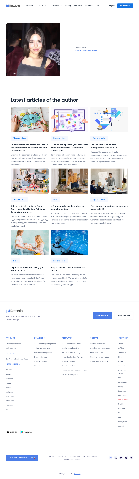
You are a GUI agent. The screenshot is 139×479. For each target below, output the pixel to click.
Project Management (42, 348)
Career (121, 361)
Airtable (9, 370)
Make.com (10, 392)
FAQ (119, 378)
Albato (8, 374)
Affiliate (121, 348)
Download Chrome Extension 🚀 (22, 458)
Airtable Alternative (97, 344)
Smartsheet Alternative (99, 361)
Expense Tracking (40, 361)
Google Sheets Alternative (100, 348)
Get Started (124, 315)
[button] (30, 5)
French (121, 413)
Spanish (121, 426)
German (121, 408)
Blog (120, 357)
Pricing (68, 5)
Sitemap (51, 456)
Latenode (9, 405)
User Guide (122, 395)
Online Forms (11, 348)
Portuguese (122, 422)
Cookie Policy (75, 456)
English (120, 404)
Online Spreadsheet (13, 344)
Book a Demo (102, 315)
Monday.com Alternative (99, 357)
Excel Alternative (96, 352)
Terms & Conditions (90, 456)
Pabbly (8, 383)
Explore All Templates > (70, 375)
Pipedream (10, 396)
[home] (13, 5)
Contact (121, 366)
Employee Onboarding (70, 348)
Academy (89, 5)
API (7, 410)
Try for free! (125, 6)
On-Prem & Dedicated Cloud (17, 359)
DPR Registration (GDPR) (72, 459)
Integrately (10, 401)
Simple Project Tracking (71, 352)
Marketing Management (43, 352)
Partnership (122, 382)
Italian (120, 417)
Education (38, 366)
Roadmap (122, 391)
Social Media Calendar (70, 366)
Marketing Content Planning (72, 357)
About (120, 344)
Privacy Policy (62, 456)
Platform (78, 5)
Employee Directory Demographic (75, 370)
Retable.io (77, 474)
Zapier (8, 387)
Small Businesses (40, 357)
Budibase (9, 379)
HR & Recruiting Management (45, 344)
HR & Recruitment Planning (72, 344)
